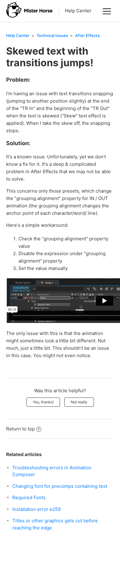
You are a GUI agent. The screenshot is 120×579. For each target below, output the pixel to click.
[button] (106, 11)
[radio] (43, 402)
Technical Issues (52, 35)
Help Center (78, 11)
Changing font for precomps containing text (59, 486)
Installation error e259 (36, 509)
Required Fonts (29, 497)
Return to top (20, 429)
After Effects (87, 35)
